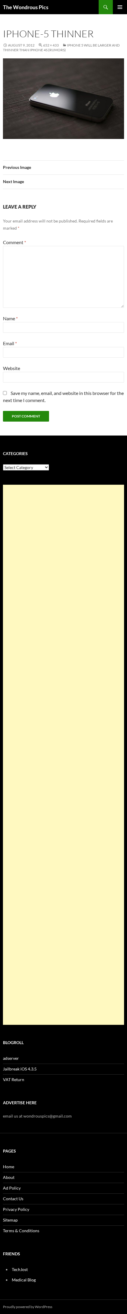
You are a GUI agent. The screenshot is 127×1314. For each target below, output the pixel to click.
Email (10, 343)
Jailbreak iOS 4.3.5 (20, 1068)
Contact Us (13, 1198)
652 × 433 (51, 45)
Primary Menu (120, 7)
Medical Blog (24, 1279)
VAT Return (13, 1079)
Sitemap (10, 1219)
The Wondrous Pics (25, 7)
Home (8, 1166)
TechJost (20, 1269)
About (8, 1177)
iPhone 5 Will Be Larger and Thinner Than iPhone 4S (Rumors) (61, 47)
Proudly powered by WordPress (27, 1307)
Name (10, 318)
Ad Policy (12, 1187)
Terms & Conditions (21, 1230)
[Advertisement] (63, 755)
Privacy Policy (16, 1209)
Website (11, 368)
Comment (14, 242)
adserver (11, 1058)
